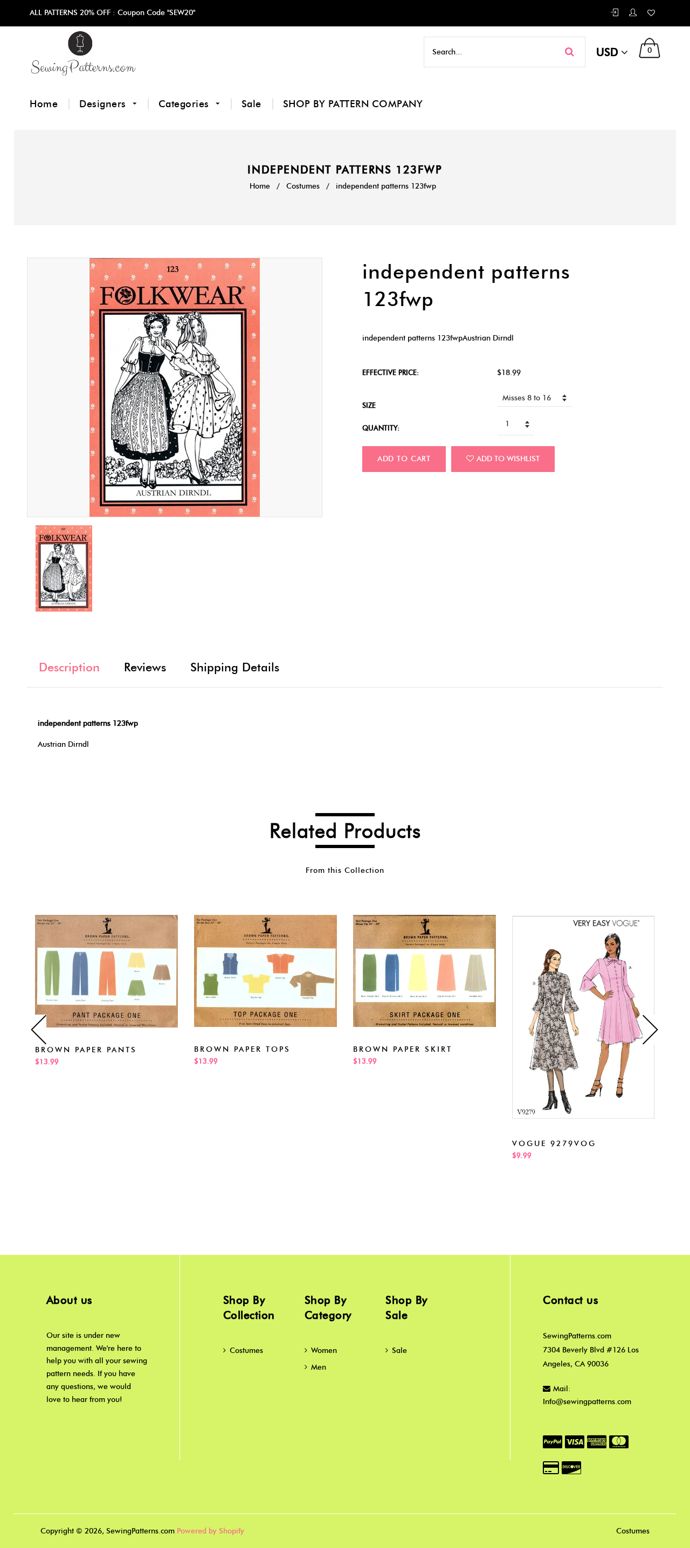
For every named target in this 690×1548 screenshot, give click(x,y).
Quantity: (380, 428)
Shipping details (234, 667)
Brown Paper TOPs (242, 1049)
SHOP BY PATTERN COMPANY (353, 104)
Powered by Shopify (210, 1531)
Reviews (145, 667)
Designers (104, 104)
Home (44, 104)
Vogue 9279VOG (554, 1143)
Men (318, 1367)
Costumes (303, 186)
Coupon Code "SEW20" (155, 12)
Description (69, 667)
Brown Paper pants (86, 1049)
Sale (251, 104)
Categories (185, 104)
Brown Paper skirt (402, 1049)
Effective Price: (390, 372)
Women (324, 1350)
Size (369, 405)
